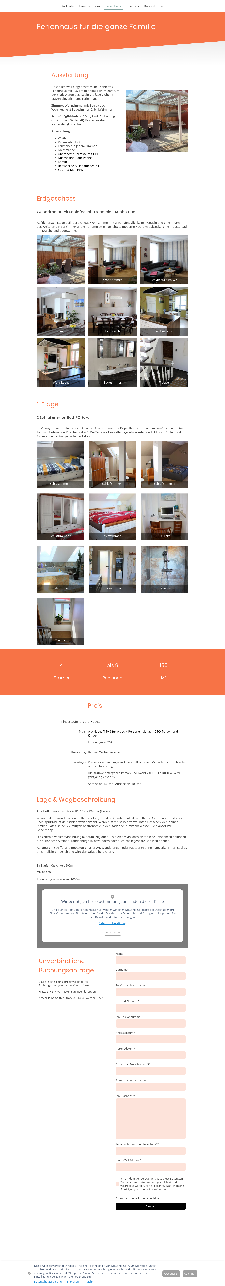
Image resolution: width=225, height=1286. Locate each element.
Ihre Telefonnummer (129, 1017)
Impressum (74, 1281)
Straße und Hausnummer (132, 985)
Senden (150, 1206)
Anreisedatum (125, 1033)
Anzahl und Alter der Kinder (133, 1080)
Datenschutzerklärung (112, 923)
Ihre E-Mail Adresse (128, 1160)
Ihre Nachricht (125, 1096)
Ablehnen (190, 1273)
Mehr (89, 1281)
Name (120, 954)
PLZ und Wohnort (127, 1001)
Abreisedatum (125, 1048)
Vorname (122, 969)
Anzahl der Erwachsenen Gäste (136, 1064)
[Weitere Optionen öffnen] (161, 6)
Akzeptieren (112, 932)
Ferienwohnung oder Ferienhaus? (137, 1144)
